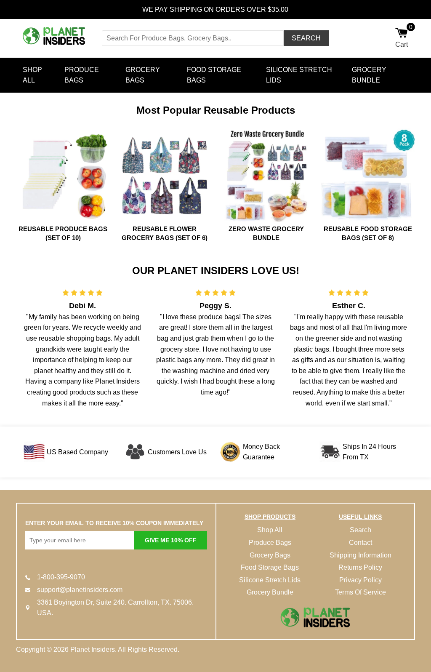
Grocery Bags (142, 75)
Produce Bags (81, 75)
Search (360, 529)
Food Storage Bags (214, 75)
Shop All (32, 75)
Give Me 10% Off (171, 540)
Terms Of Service (360, 592)
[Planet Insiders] (56, 36)
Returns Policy (360, 567)
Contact (360, 542)
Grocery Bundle (369, 75)
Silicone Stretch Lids (299, 75)
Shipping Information (360, 555)
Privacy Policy (360, 580)
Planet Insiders (92, 649)
